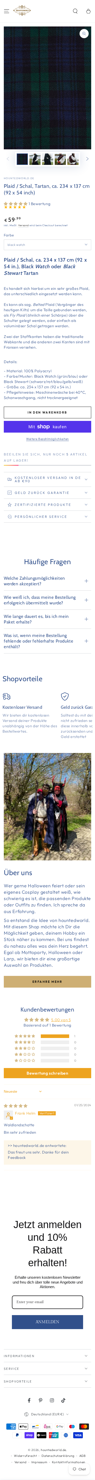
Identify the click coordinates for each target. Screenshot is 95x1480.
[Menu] (6, 11)
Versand (23, 225)
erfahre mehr (47, 982)
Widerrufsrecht (25, 1456)
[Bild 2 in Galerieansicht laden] (35, 159)
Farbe (9, 235)
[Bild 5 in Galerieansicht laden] (73, 159)
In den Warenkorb (47, 412)
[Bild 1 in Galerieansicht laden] (22, 159)
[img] (16, 1105)
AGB (82, 1456)
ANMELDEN (47, 1322)
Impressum (39, 1462)
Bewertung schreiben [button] (47, 1073)
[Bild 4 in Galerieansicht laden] (60, 159)
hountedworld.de (19, 178)
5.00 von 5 (61, 1019)
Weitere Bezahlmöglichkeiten (47, 439)
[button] (75, 11)
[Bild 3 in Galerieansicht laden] (47, 159)
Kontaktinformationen (68, 1462)
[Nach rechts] (87, 159)
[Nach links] (7, 159)
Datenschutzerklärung (58, 1456)
